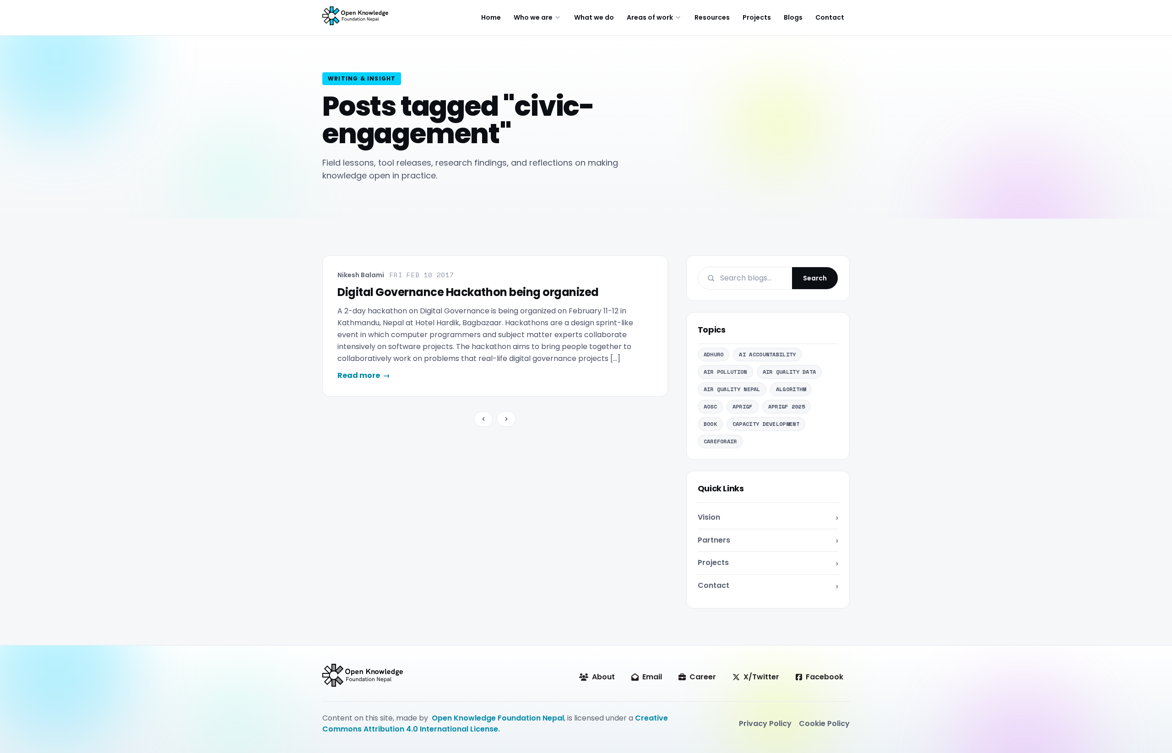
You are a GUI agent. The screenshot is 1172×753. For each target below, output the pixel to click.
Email (652, 677)
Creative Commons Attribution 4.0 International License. (495, 723)
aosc (710, 406)
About (603, 677)
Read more (363, 375)
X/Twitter (761, 677)
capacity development (765, 424)
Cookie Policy (824, 723)
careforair (720, 441)
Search (815, 278)
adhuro (714, 354)
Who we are (533, 17)
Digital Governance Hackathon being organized (468, 292)
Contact (829, 17)
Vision (709, 517)
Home (491, 17)
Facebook (824, 677)
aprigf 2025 (786, 406)
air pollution (725, 372)
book (710, 424)
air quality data (789, 372)
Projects (757, 17)
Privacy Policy (765, 723)
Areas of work (650, 17)
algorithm (791, 389)
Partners (714, 540)
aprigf (742, 406)
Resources (712, 17)
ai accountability (767, 354)
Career (702, 677)
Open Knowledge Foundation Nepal (498, 718)
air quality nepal (732, 389)
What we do (594, 17)
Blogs (793, 17)
